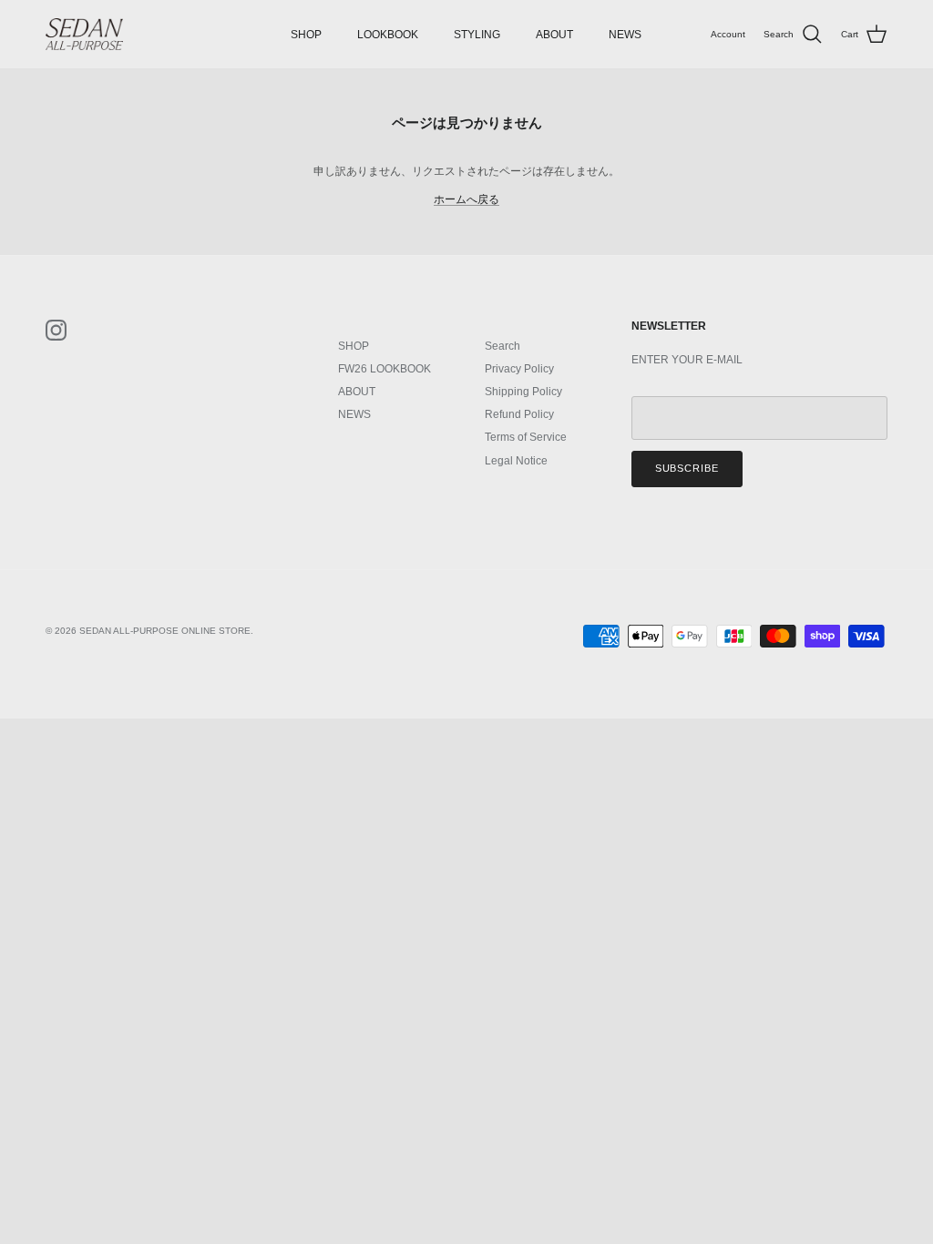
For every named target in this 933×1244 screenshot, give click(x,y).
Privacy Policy (519, 368)
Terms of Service (526, 437)
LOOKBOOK (387, 34)
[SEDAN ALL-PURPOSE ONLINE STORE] (84, 34)
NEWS (625, 34)
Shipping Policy (523, 391)
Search (502, 346)
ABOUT (554, 34)
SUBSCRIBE (687, 468)
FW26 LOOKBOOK (384, 368)
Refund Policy (519, 414)
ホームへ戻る (466, 199)
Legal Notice (516, 460)
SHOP (306, 34)
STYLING (477, 34)
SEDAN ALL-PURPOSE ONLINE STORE (165, 631)
